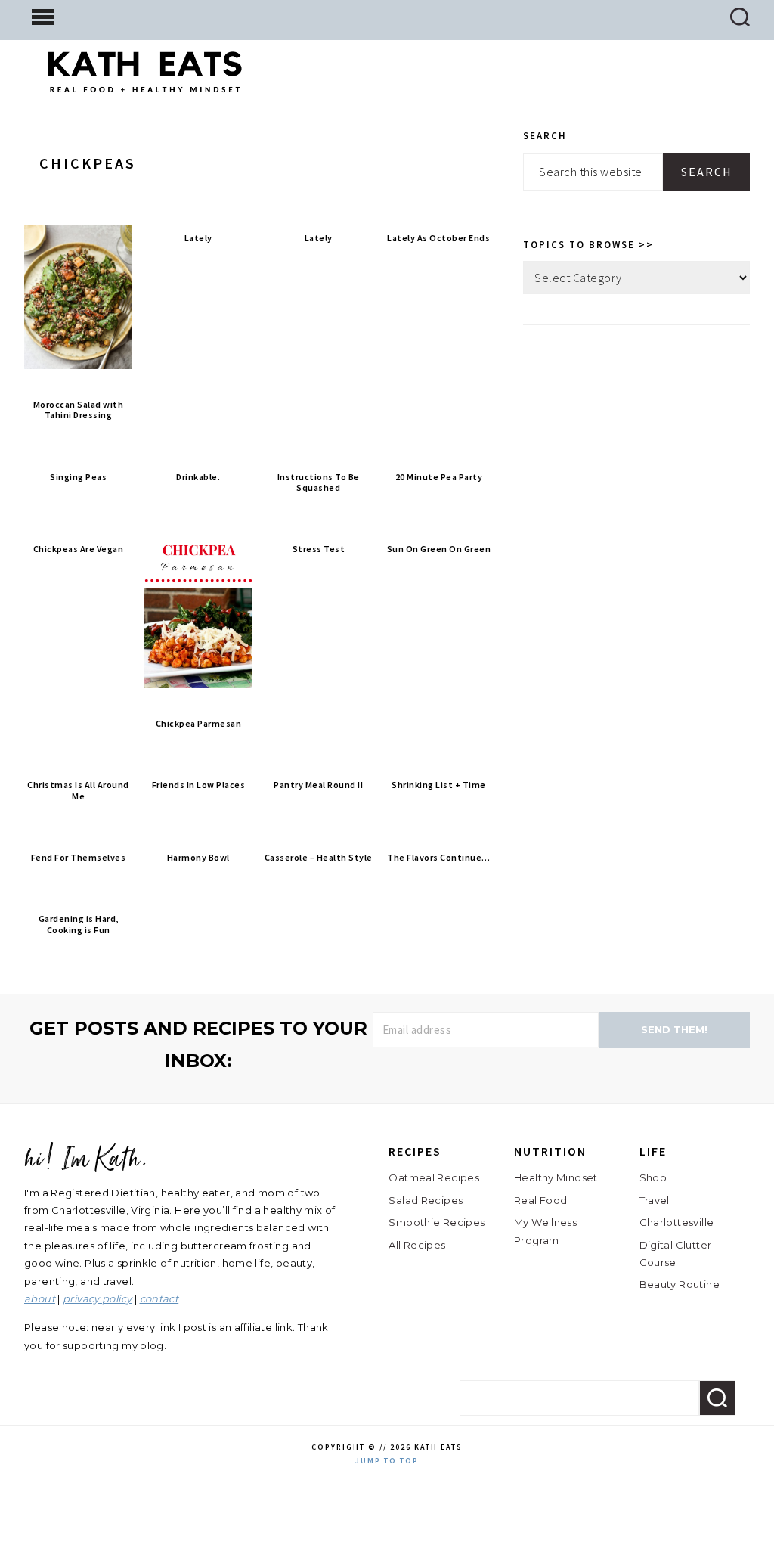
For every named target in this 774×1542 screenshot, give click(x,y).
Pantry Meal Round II (318, 784)
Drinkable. (198, 476)
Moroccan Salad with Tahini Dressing (78, 409)
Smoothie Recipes (437, 1222)
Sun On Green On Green (439, 548)
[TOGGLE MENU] (43, 16)
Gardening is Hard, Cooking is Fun (79, 924)
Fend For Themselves (78, 857)
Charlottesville (676, 1222)
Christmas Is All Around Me (78, 790)
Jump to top (387, 1461)
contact (159, 1298)
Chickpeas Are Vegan (78, 548)
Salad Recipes (426, 1200)
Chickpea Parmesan (199, 723)
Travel (654, 1200)
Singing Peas (78, 476)
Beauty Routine (679, 1284)
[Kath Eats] (145, 80)
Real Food (540, 1200)
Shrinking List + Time (439, 784)
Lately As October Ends (438, 238)
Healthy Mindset (556, 1177)
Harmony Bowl (198, 857)
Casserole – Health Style (319, 857)
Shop (653, 1177)
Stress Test (319, 548)
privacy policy (97, 1298)
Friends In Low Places (199, 784)
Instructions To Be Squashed (318, 482)
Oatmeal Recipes (434, 1177)
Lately (198, 238)
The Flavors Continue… (439, 857)
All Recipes (417, 1245)
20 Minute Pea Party (439, 476)
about (39, 1298)
